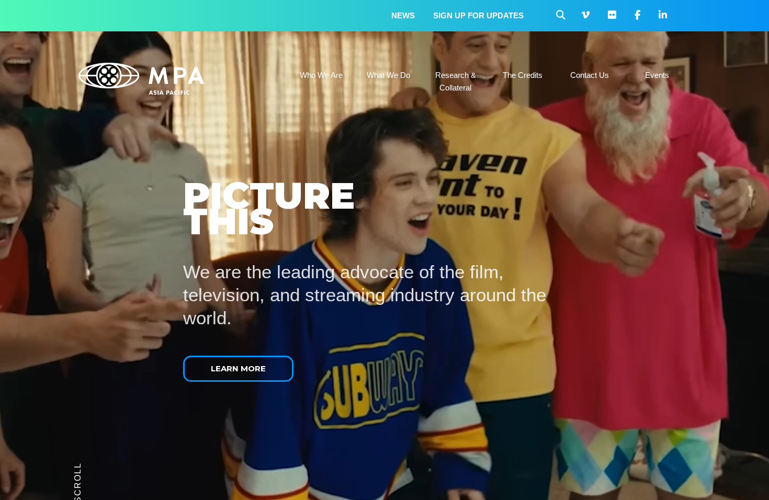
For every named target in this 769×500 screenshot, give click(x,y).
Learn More (238, 368)
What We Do (388, 75)
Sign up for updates (478, 15)
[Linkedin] (663, 15)
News (403, 15)
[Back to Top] (730, 476)
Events (657, 75)
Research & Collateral (455, 81)
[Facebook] (637, 15)
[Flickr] (612, 15)
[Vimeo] (585, 15)
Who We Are (321, 75)
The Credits (522, 75)
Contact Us (589, 75)
